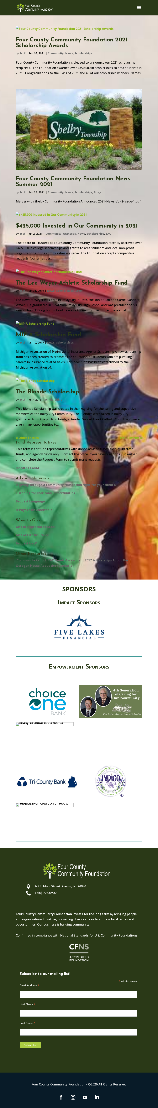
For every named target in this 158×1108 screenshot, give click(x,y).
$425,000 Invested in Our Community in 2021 (77, 226)
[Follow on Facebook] (61, 1097)
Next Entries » (131, 438)
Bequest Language (30, 501)
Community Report (31, 560)
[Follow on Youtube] (85, 1097)
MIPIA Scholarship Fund (48, 335)
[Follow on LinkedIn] (97, 1097)
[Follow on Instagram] (73, 1097)
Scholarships (83, 53)
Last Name (27, 1023)
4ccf (22, 53)
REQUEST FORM (27, 468)
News (69, 53)
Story (97, 192)
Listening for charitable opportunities (45, 493)
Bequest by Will (28, 543)
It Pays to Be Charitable (34, 510)
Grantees (69, 233)
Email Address (29, 985)
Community (56, 53)
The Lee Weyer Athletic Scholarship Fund (72, 283)
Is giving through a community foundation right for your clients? (66, 485)
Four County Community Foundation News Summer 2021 (73, 182)
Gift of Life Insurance (32, 535)
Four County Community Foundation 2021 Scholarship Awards (72, 43)
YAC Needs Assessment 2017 (69, 560)
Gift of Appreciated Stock (36, 527)
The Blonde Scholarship (47, 392)
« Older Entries (27, 438)
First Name (27, 1004)
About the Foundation (57, 566)
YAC (108, 233)
